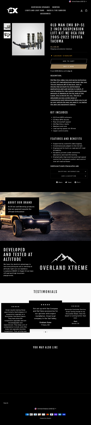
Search (6, 403)
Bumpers (56, 7)
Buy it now (69, 66)
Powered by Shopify (45, 418)
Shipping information (69, 171)
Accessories (45, 14)
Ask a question (69, 176)
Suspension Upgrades (40, 7)
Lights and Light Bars (34, 10)
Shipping (53, 49)
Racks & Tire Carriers (56, 10)
